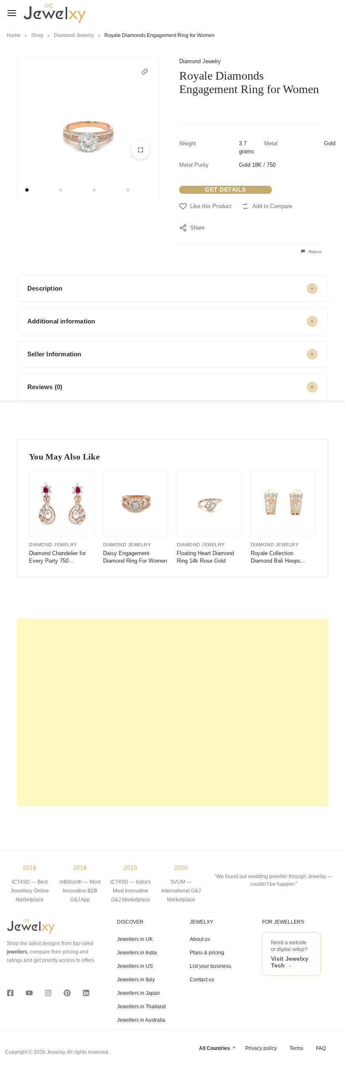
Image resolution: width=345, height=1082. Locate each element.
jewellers (17, 952)
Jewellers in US (135, 966)
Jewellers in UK (135, 939)
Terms (296, 1048)
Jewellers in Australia (141, 1020)
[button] (144, 71)
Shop (37, 35)
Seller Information (54, 354)
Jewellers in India (137, 953)
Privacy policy (261, 1048)
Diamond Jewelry (74, 35)
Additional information (61, 321)
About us (200, 939)
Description (44, 288)
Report (314, 251)
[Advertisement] (172, 712)
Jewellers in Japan (138, 993)
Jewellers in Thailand (141, 1007)
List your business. (211, 966)
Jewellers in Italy (136, 980)
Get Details (225, 189)
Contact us (202, 980)
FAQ (321, 1048)
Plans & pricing (207, 953)
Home (14, 35)
